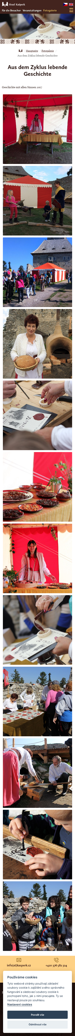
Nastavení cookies (19, 1004)
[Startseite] (20, 51)
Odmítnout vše (38, 1024)
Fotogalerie (50, 10)
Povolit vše (37, 1014)
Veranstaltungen (32, 10)
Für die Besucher (11, 10)
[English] (71, 4)
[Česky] (65, 4)
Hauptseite (32, 50)
